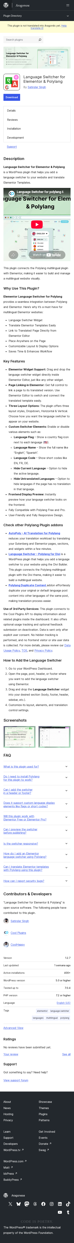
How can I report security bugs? (23, 881)
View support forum (15, 1080)
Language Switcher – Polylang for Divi (34, 554)
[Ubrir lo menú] (68, 5)
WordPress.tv (13, 1150)
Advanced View (13, 1028)
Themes (44, 1108)
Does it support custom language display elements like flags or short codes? (29, 804)
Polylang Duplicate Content (28, 585)
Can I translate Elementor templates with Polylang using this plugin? (26, 868)
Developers (10, 1143)
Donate (45, 1143)
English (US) (64, 1002)
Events (43, 1137)
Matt (8, 1167)
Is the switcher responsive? (20, 843)
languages (38, 1018)
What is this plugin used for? (21, 766)
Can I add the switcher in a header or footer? (18, 791)
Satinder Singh (37, 87)
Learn (6, 1131)
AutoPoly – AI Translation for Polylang (34, 533)
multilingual (52, 1018)
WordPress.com (15, 1161)
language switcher (59, 1011)
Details (11, 110)
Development (15, 137)
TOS (24, 650)
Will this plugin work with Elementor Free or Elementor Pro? (24, 818)
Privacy (8, 1120)
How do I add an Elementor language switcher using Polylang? (24, 855)
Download (12, 97)
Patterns (44, 1120)
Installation (14, 128)
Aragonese (18, 1195)
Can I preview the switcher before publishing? (20, 831)
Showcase (45, 1102)
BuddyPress (12, 1179)
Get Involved (47, 1131)
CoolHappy (18, 944)
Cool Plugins (18, 933)
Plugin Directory (12, 15)
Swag (44, 1150)
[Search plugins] (39, 39)
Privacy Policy (43, 650)
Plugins (43, 1114)
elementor (42, 1011)
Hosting (8, 1114)
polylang (64, 1018)
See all (66, 1054)
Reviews (12, 119)
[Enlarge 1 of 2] (31, 730)
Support (12, 146)
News (7, 1108)
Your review (10, 1054)
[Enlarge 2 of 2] (66, 730)
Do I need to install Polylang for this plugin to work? (21, 778)
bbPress (10, 1173)
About (7, 1102)
